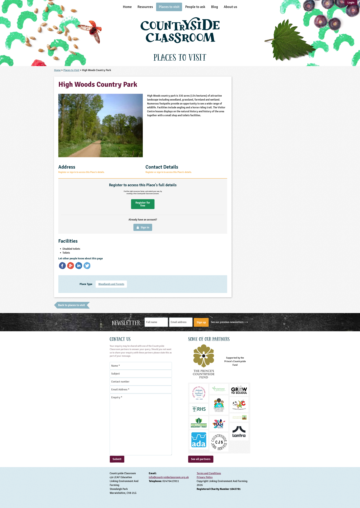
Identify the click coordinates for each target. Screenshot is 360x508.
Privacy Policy (205, 477)
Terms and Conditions (209, 473)
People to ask (195, 7)
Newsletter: (126, 322)
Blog (214, 7)
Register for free (142, 204)
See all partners (200, 459)
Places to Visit (71, 70)
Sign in (145, 227)
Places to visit (169, 7)
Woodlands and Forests (111, 284)
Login (350, 2)
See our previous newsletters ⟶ (229, 322)
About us (230, 7)
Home (127, 7)
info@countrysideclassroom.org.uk (169, 477)
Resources (145, 7)
